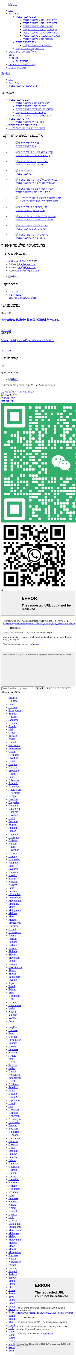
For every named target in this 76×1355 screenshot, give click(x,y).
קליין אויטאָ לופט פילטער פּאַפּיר (40, 19)
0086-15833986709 (19, 260)
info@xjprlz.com (26, 264)
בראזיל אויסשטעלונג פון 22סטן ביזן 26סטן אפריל (27, 340)
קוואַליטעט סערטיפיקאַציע (22, 51)
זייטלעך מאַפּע (9, 391)
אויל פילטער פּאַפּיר (26, 42)
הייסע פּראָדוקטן (28, 391)
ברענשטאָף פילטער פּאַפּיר (30, 48)
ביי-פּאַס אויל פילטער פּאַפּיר (30, 237)
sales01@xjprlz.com (28, 270)
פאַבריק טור (22, 61)
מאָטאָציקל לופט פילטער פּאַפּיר (40, 29)
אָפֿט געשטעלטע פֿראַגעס (22, 64)
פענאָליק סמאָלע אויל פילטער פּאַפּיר (35, 182)
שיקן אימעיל (8, 397)
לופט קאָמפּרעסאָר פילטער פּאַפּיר (41, 32)
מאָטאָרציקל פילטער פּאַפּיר (30, 164)
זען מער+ (6, 330)
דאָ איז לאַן (7, 401)
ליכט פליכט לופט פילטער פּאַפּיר (40, 22)
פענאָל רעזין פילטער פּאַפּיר (30, 210)
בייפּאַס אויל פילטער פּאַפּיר (37, 45)
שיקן (3, 365)
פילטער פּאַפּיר (23, 173)
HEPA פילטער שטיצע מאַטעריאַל (26, 128)
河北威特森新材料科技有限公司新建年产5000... (30, 319)
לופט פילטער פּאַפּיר (26, 16)
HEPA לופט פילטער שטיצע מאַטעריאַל (37, 201)
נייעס (11, 54)
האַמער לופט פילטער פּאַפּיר (38, 38)
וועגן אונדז (13, 57)
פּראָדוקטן (13, 13)
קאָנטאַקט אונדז (17, 67)
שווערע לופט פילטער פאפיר (38, 26)
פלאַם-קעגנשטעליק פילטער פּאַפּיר (41, 35)
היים (10, 10)
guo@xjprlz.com (26, 267)
